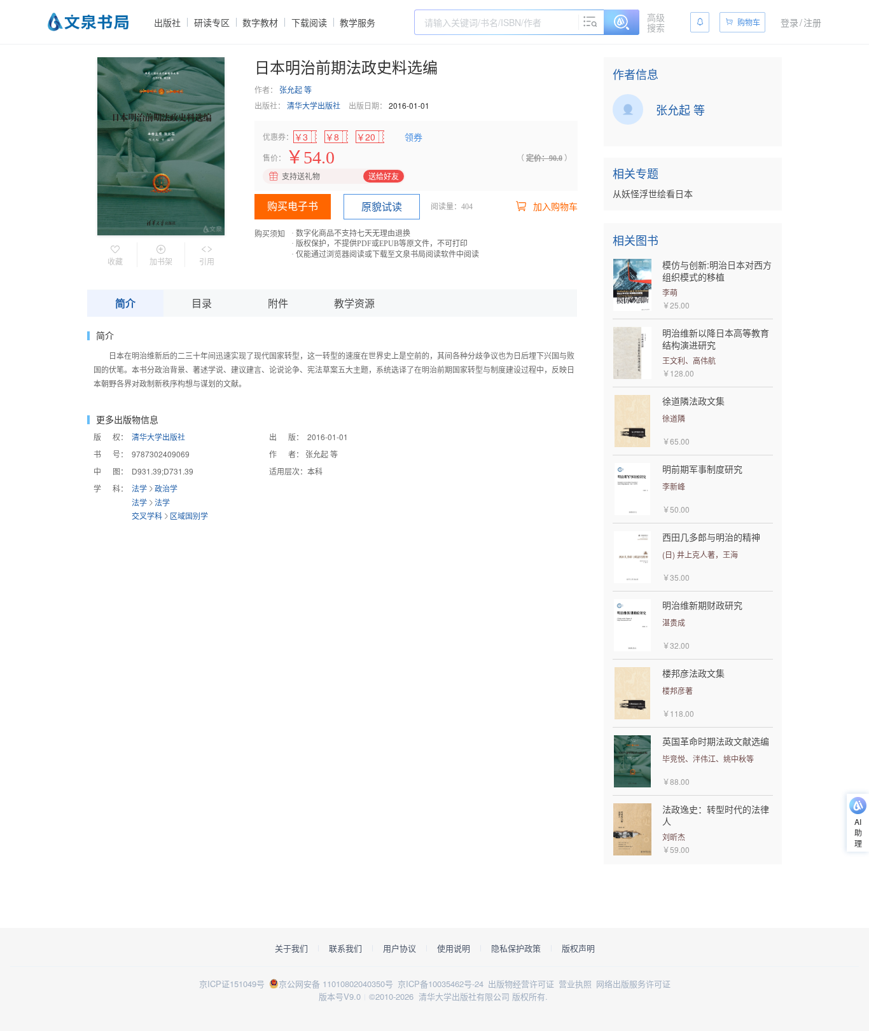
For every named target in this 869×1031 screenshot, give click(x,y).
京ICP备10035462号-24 (440, 984)
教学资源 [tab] (354, 303)
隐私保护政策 (516, 948)
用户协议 (399, 948)
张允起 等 (295, 89)
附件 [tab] (278, 303)
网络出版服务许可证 (633, 984)
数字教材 (260, 22)
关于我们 (291, 948)
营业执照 (575, 984)
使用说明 (453, 948)
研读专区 (212, 22)
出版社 (167, 22)
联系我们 (345, 948)
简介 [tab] (125, 303)
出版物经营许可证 (521, 984)
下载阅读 (309, 22)
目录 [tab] (201, 303)
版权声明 (578, 948)
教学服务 (357, 22)
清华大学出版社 (313, 105)
